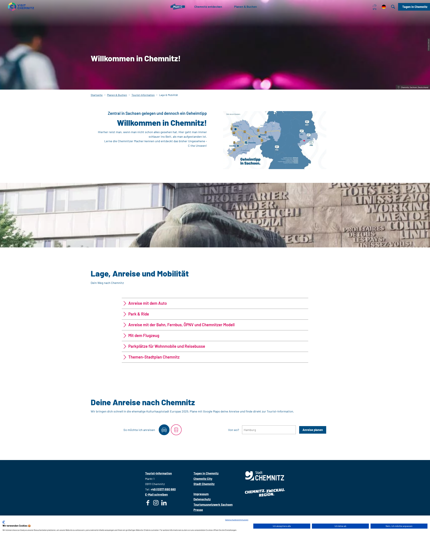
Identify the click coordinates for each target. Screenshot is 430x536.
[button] (414, 7)
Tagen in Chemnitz (206, 473)
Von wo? (233, 430)
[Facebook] (147, 503)
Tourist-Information (143, 94)
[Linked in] (164, 503)
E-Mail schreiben (156, 494)
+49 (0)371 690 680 (163, 489)
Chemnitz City (203, 479)
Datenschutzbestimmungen (236, 520)
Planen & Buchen (117, 94)
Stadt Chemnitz (204, 484)
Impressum (201, 494)
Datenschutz (202, 499)
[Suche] (393, 6)
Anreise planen (313, 430)
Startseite (97, 94)
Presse (198, 510)
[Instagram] (156, 503)
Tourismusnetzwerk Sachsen (213, 504)
